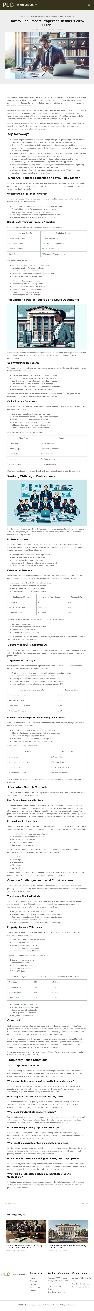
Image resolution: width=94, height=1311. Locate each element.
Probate (9, 1250)
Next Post (86, 1203)
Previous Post (9, 1203)
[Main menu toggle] (89, 5)
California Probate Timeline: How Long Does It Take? (67, 1246)
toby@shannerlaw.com (57, 1292)
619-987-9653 (57, 1286)
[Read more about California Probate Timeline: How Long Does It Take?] (68, 1231)
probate (20, 110)
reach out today (47, 1052)
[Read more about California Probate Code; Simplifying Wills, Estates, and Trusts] (26, 1231)
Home (22, 16)
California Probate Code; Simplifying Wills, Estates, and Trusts (24, 1246)
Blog (28, 16)
